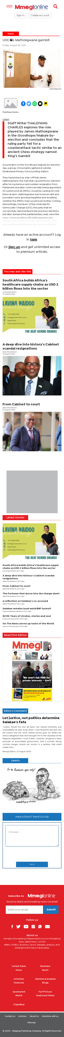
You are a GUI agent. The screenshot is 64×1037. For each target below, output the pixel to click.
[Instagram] (35, 926)
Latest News (19, 966)
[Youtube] (27, 926)
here (33, 239)
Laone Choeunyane (11, 619)
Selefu (15, 761)
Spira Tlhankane (9, 352)
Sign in (20, 16)
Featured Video (45, 996)
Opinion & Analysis (45, 979)
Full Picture (45, 992)
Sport (45, 970)
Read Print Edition (15, 635)
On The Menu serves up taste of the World (28, 624)
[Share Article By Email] (40, 103)
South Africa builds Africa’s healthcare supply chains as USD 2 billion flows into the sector (30, 284)
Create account (40, 16)
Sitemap (31, 1023)
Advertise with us (50, 1016)
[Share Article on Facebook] (23, 103)
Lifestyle (19, 979)
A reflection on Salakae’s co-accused (25, 601)
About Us (34, 1016)
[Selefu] (32, 787)
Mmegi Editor (9, 751)
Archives (22, 1016)
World (18, 996)
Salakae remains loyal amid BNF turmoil (27, 609)
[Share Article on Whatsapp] (34, 103)
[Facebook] (13, 926)
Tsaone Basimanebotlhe (13, 611)
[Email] (49, 926)
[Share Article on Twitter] (29, 103)
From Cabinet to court (21, 404)
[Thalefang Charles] (10, 103)
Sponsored (19, 992)
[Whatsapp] (41, 926)
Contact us (10, 1016)
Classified (18, 1005)
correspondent (9, 292)
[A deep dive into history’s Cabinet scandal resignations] (32, 375)
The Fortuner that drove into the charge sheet (31, 594)
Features (19, 983)
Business (45, 966)
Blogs (45, 983)
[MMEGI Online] (32, 7)
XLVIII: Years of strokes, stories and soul (27, 616)
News (11, 34)
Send (32, 864)
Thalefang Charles (10, 112)
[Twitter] (19, 926)
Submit (51, 910)
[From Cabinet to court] (32, 431)
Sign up (14, 247)
